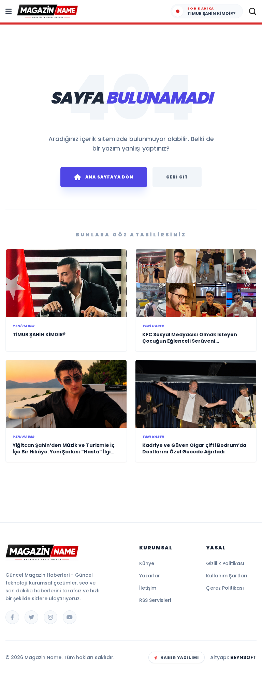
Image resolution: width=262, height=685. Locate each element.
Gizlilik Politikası (225, 563)
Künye (146, 563)
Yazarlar (149, 575)
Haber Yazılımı (179, 657)
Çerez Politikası (225, 588)
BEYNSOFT (243, 657)
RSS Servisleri (155, 600)
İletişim (147, 588)
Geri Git (177, 177)
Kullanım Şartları (226, 575)
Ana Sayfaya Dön (109, 177)
